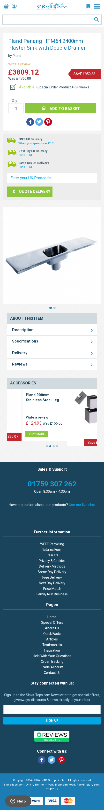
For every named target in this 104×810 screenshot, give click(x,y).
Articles (52, 639)
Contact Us (52, 673)
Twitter (51, 760)
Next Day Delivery (52, 583)
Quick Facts (52, 634)
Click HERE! (26, 155)
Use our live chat (82, 505)
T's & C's (52, 555)
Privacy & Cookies (52, 561)
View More (67, 440)
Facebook (41, 760)
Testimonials (52, 645)
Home (52, 617)
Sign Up (52, 720)
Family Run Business (52, 594)
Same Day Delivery (52, 572)
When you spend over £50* (36, 143)
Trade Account (52, 667)
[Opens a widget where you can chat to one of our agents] (18, 801)
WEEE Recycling (52, 544)
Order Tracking (52, 661)
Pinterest (61, 760)
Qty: (15, 101)
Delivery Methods (52, 566)
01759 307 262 (52, 484)
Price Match (52, 589)
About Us (52, 628)
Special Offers (52, 622)
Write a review (19, 64)
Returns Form (52, 550)
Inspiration (52, 650)
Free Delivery (52, 577)
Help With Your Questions (52, 656)
